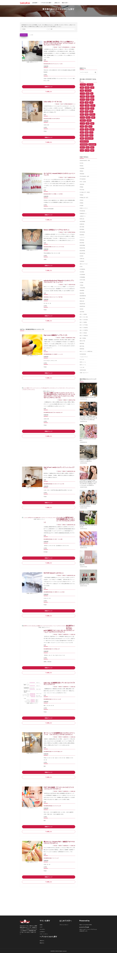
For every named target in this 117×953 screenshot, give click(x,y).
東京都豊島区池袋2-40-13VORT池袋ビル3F (53, 751)
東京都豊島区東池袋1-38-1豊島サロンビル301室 (54, 592)
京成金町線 (82, 261)
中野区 (82, 90)
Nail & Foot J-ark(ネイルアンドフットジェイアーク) (59, 468)
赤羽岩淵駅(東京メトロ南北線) (68, 47)
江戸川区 (82, 123)
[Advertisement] (48, 159)
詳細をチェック (48, 86)
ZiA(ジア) (82, 565)
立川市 (91, 132)
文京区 (92, 108)
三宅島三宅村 (90, 84)
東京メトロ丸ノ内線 (84, 317)
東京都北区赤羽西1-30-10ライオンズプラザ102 (54, 246)
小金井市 (93, 105)
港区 (86, 126)
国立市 (87, 99)
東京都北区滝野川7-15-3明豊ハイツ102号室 (53, 194)
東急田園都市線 (83, 295)
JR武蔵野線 (82, 168)
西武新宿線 (82, 240)
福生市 (82, 132)
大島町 (86, 102)
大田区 (91, 102)
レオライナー (82, 237)
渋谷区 (82, 126)
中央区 (92, 87)
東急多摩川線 (82, 303)
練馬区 (82, 135)
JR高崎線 (81, 203)
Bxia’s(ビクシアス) (84, 584)
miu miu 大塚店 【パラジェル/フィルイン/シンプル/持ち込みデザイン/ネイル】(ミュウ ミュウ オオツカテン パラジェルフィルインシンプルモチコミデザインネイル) (59, 395)
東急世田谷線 (82, 306)
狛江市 (90, 126)
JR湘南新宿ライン (83, 213)
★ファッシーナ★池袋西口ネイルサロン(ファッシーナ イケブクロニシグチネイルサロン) (59, 733)
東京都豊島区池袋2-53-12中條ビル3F (52, 649)
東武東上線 (82, 218)
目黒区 (86, 129)
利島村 (87, 93)
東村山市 (88, 117)
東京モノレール (83, 364)
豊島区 (65, 400)
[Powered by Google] (84, 927)
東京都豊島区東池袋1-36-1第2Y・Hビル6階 (53, 539)
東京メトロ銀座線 (83, 314)
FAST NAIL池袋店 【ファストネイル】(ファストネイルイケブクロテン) (59, 788)
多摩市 (82, 102)
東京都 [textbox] (23, 29)
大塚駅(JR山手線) (71, 400)
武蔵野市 (89, 120)
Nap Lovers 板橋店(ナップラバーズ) (55, 335)
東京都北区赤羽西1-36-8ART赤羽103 (52, 118)
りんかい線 (82, 367)
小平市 (82, 105)
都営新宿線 (82, 348)
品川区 (92, 96)
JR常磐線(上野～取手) (84, 197)
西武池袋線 (82, 229)
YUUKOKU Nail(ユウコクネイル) (88, 397)
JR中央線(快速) (83, 179)
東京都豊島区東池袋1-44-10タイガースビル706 (54, 483)
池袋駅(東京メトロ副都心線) (69, 634)
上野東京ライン (83, 216)
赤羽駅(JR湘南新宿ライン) (69, 104)
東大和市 (82, 117)
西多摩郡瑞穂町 (92, 144)
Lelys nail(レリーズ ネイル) (53, 102)
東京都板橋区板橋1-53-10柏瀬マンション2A (53, 354)
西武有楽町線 (82, 232)
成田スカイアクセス (84, 264)
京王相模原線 (82, 269)
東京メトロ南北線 (83, 333)
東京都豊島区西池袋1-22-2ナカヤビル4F (52, 805)
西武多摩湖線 (82, 250)
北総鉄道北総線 (83, 370)
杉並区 (86, 114)
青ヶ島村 (87, 150)
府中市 (82, 108)
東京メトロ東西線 (83, 322)
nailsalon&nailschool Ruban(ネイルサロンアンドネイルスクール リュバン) (59, 281)
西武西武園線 (82, 245)
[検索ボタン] (95, 72)
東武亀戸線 (82, 224)
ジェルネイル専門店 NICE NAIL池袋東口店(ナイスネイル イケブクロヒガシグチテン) (59, 520)
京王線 (81, 266)
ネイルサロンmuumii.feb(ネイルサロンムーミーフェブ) (59, 174)
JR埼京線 (81, 200)
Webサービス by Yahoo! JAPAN (85, 924)
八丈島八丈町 (88, 90)
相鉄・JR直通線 (83, 338)
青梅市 (92, 150)
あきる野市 (83, 84)
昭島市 (82, 114)
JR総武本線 (82, 184)
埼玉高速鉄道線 (83, 354)
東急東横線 (82, 290)
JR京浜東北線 (82, 210)
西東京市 (82, 147)
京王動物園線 (82, 277)
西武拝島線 (82, 242)
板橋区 (63, 337)
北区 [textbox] (51, 29)
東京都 (55, 47)
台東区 (87, 96)
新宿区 (82, 111)
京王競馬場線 (82, 274)
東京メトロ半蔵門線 (84, 330)
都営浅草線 (82, 343)
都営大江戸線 (82, 340)
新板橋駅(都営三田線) (70, 337)
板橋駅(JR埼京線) (71, 177)
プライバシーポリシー (64, 924)
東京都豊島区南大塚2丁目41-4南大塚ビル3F (53, 412)
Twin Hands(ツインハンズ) (86, 546)
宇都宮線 (81, 195)
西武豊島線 (82, 234)
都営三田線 (82, 346)
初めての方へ (65, 2)
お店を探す (35, 2)
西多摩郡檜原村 (84, 144)
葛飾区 (82, 138)
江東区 (87, 123)
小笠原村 (87, 105)
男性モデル (42, 943)
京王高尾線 (82, 272)
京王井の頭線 (82, 279)
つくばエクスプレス (84, 356)
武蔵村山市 (83, 120)
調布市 (87, 147)
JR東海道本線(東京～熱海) (85, 160)
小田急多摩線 (82, 287)
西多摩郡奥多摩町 (89, 138)
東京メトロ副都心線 (84, 335)
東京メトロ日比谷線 (84, 319)
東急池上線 (82, 301)
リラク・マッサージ (44, 934)
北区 (60, 47)
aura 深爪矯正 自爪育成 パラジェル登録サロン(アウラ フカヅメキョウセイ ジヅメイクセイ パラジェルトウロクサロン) (59, 43)
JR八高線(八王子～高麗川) (85, 192)
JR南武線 (81, 165)
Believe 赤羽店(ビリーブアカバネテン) (56, 230)
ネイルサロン (42, 929)
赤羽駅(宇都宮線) (71, 232)
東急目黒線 (82, 293)
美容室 (41, 924)
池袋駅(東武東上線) (71, 471)
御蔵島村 (87, 108)
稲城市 (86, 132)
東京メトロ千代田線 (84, 325)
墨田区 (92, 99)
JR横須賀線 (82, 173)
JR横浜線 (81, 171)
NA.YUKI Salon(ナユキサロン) (53, 573)
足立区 (82, 150)
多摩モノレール (83, 362)
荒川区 (91, 135)
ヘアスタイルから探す (46, 2)
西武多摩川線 (82, 253)
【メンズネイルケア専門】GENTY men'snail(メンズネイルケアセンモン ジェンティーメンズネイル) (88, 418)
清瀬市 (92, 123)
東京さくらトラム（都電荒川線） (86, 351)
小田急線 (81, 285)
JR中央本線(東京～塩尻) (84, 176)
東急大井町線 (82, 298)
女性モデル (42, 940)
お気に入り (57, 2)
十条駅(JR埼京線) (71, 284)
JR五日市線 (82, 189)
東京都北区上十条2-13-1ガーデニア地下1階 (53, 297)
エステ (41, 927)
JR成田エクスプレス (84, 208)
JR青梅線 (81, 187)
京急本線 (81, 309)
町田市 (82, 129)
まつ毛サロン (42, 931)
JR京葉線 (81, 205)
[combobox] (35, 29)
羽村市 (86, 135)
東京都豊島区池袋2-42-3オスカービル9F (52, 699)
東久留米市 (92, 114)
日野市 (91, 111)
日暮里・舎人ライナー (84, 372)
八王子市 (82, 93)
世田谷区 (87, 87)
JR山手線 (81, 163)
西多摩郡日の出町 (84, 141)
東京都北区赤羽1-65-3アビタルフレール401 (53, 63)
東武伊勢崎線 (82, 221)
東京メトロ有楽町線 (84, 327)
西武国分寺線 (82, 248)
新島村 (86, 111)
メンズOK (31, 34)
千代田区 (82, 96)
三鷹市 (82, 87)
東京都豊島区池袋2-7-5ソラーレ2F (51, 858)
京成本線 (81, 256)
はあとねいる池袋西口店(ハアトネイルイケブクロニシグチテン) (59, 683)
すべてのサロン (24, 34)
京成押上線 (82, 258)
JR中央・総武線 (83, 181)
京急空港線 (82, 311)
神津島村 (92, 129)
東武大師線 (82, 226)
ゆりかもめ (82, 359)
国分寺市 (82, 99)
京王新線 (81, 282)
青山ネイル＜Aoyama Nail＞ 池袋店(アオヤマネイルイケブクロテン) (59, 842)
